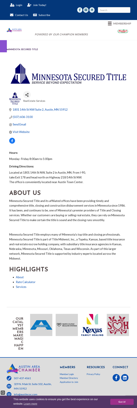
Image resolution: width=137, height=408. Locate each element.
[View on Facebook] (12, 142)
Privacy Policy (93, 374)
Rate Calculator (26, 282)
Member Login (67, 374)
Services (21, 287)
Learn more (30, 403)
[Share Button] (27, 94)
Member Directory (69, 378)
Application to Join (69, 382)
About (20, 277)
